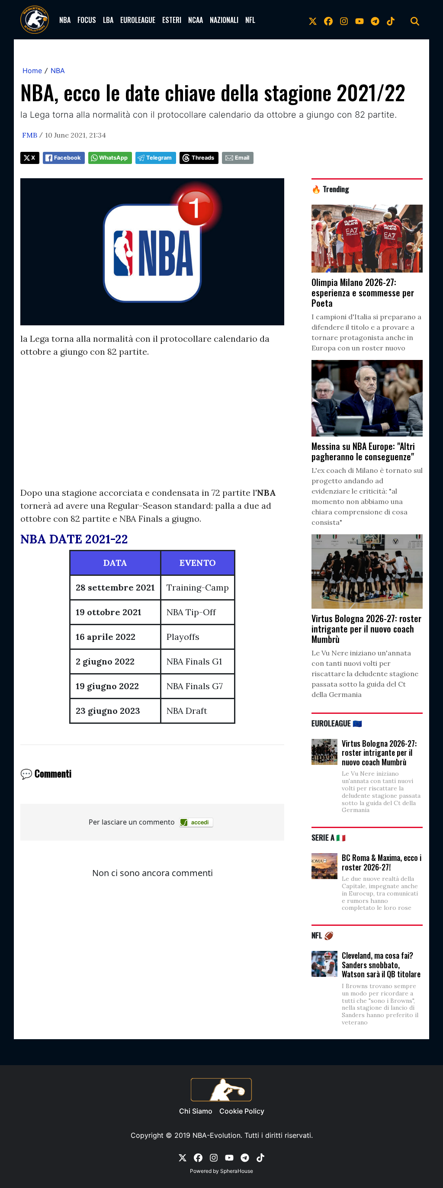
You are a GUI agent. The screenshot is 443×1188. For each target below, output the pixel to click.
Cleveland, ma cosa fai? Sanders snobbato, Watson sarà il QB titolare (381, 964)
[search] (415, 20)
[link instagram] (344, 20)
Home (32, 70)
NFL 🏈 (322, 935)
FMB (29, 135)
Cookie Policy (241, 1111)
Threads (203, 157)
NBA (65, 20)
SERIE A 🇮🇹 (328, 837)
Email (242, 157)
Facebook (67, 157)
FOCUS (86, 20)
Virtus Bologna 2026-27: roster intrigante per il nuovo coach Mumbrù (379, 752)
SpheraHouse (236, 1171)
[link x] (313, 20)
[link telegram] (375, 20)
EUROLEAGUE (137, 20)
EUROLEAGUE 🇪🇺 (336, 723)
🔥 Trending (330, 188)
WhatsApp (113, 157)
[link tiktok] (390, 20)
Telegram (159, 157)
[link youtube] (359, 20)
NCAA (195, 20)
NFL (250, 20)
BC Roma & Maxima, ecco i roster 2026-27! (381, 862)
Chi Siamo (195, 1111)
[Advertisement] (152, 425)
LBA (108, 20)
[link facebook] (328, 20)
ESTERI (171, 20)
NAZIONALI (224, 20)
